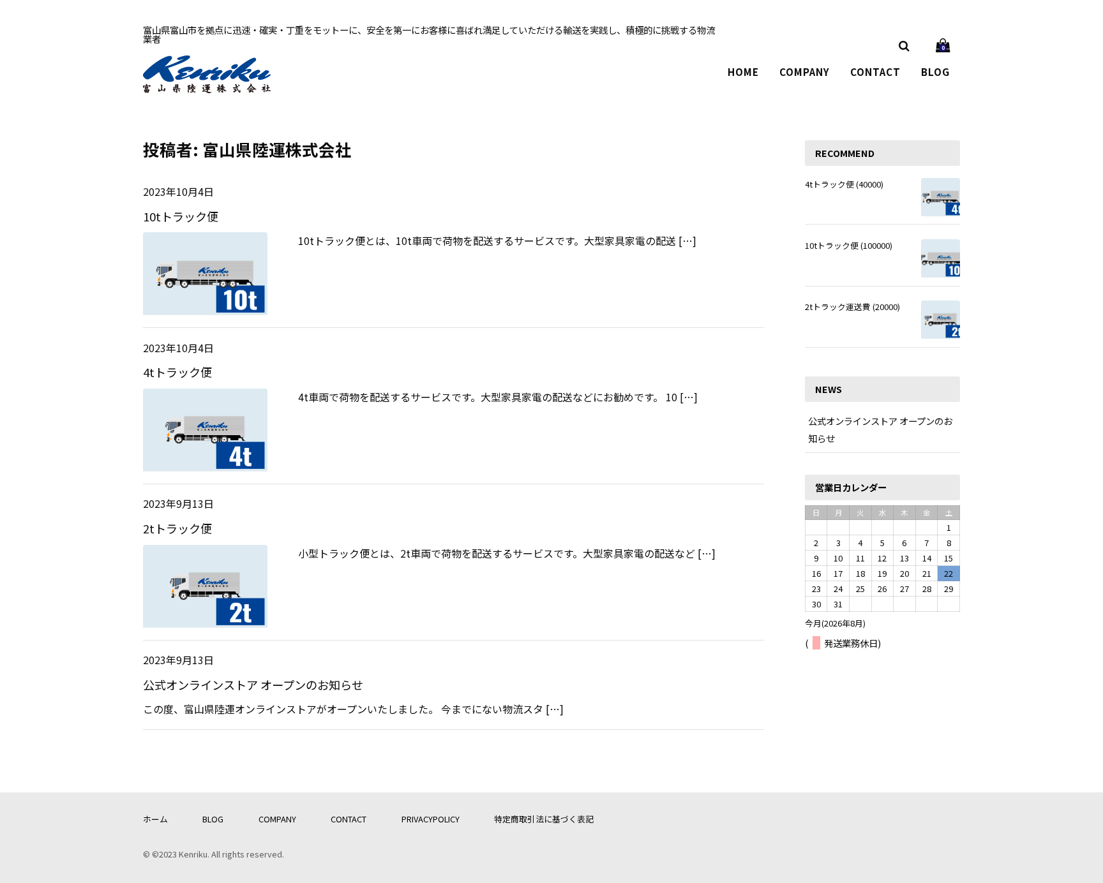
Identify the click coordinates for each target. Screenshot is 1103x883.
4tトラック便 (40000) (844, 184)
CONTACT (875, 71)
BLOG (935, 71)
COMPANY (804, 71)
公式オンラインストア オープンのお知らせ (253, 684)
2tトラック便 (177, 528)
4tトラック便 (177, 372)
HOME (743, 71)
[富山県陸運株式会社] (207, 84)
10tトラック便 (180, 216)
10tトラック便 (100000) (848, 245)
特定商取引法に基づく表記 (544, 819)
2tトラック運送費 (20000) (852, 307)
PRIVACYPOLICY (430, 819)
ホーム (155, 819)
